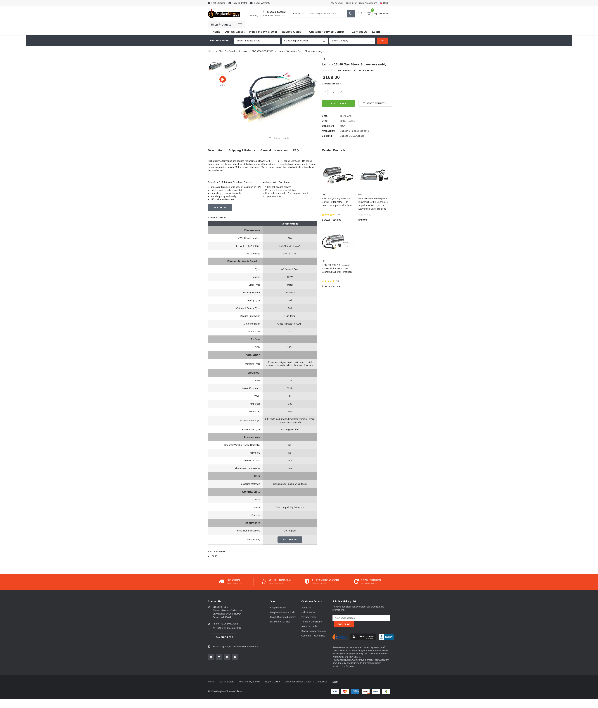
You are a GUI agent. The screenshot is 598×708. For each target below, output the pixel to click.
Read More (220, 207)
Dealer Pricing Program (313, 631)
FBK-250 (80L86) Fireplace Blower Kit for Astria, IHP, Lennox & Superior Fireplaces (337, 202)
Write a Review (366, 70)
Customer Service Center (326, 31)
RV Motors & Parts (280, 621)
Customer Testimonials (313, 635)
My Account (337, 3)
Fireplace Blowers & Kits (283, 612)
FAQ (296, 150)
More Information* (234, 583)
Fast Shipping (218, 3)
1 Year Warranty (262, 3)
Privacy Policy (308, 617)
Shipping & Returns (242, 150)
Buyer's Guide (291, 31)
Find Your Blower (220, 40)
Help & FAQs (308, 612)
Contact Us (321, 681)
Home (211, 51)
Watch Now (290, 539)
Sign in (350, 3)
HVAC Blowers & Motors (283, 617)
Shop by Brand (227, 51)
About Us (306, 607)
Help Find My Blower (249, 681)
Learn (335, 681)
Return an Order (309, 626)
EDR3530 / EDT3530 (262, 51)
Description (215, 150)
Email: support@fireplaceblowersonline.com (235, 646)
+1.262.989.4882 (275, 12)
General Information (274, 150)
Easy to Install (239, 3)
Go (382, 40)
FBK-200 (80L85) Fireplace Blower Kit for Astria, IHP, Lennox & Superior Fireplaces (337, 268)
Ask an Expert (226, 681)
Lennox (243, 51)
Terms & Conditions (311, 621)
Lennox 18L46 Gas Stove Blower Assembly (300, 51)
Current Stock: (331, 83)
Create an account (367, 3)
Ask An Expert (224, 637)
